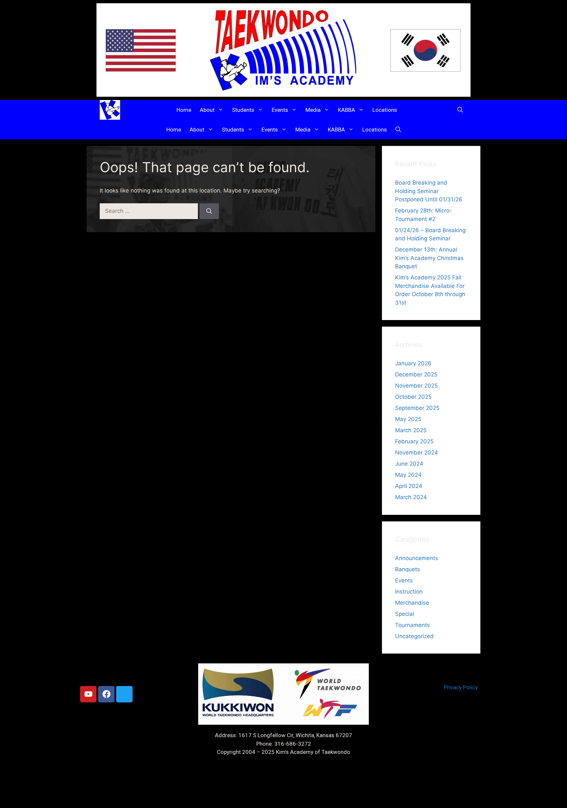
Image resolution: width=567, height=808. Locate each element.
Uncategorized (414, 636)
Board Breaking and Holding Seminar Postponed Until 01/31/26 (428, 191)
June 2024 (409, 463)
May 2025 (408, 419)
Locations (384, 110)
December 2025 (416, 374)
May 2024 (408, 475)
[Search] (209, 211)
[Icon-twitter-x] (124, 694)
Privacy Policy (461, 687)
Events (280, 110)
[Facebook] (106, 694)
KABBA (346, 110)
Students (243, 110)
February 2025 (414, 441)
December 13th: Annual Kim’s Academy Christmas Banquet (429, 258)
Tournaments (412, 625)
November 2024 (416, 452)
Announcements (416, 558)
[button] (460, 110)
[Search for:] (150, 211)
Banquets (407, 569)
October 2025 (413, 397)
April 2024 (408, 486)
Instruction (409, 591)
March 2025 (411, 430)
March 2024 (411, 497)
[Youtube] (88, 694)
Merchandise (412, 602)
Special (404, 614)
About (207, 110)
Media (313, 110)
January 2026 (413, 363)
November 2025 (416, 385)
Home (184, 110)
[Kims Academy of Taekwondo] (110, 110)
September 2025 (417, 408)
